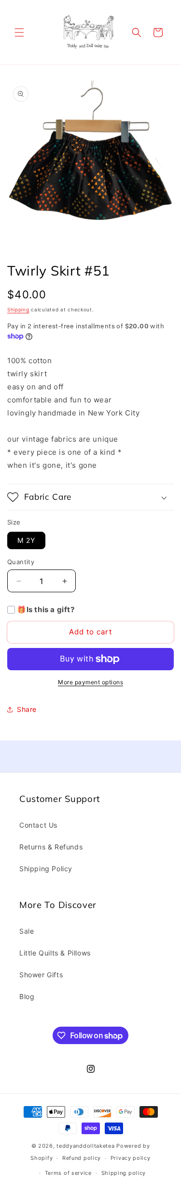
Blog (26, 996)
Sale (26, 931)
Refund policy (81, 1158)
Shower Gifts (41, 974)
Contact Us (38, 825)
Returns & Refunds (51, 847)
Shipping (18, 309)
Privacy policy (131, 1158)
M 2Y (26, 540)
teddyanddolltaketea (85, 1145)
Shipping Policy (45, 868)
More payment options (90, 682)
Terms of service (68, 1173)
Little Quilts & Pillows (55, 953)
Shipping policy (123, 1173)
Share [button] (27, 709)
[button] (19, 32)
